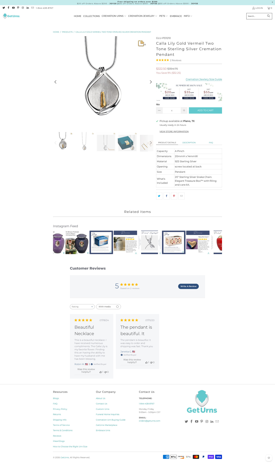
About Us (100, 398)
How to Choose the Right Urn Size (70, 446)
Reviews (57, 436)
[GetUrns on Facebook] (8, 8)
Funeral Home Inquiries (107, 414)
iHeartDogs (59, 441)
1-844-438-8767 (44, 8)
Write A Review (188, 286)
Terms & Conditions (62, 430)
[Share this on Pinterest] (174, 196)
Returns (57, 414)
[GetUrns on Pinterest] (18, 8)
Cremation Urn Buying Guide (110, 420)
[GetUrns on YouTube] (13, 8)
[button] (114, 16)
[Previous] (56, 82)
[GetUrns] (11, 16)
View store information (174, 131)
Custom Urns (102, 409)
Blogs (56, 398)
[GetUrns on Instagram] (22, 8)
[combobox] (82, 306)
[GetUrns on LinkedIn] (27, 8)
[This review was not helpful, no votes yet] (105, 372)
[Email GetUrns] (32, 8)
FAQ (211, 142)
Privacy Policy (60, 409)
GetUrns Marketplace (106, 425)
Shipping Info (59, 420)
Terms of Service (61, 425)
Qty (158, 104)
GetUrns (65, 457)
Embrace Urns (103, 430)
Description (189, 142)
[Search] (268, 16)
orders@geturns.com (149, 421)
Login (259, 8)
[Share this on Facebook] (167, 196)
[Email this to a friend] (181, 196)
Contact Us (101, 403)
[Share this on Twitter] (159, 196)
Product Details (167, 142)
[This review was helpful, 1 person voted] (101, 372)
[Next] (150, 82)
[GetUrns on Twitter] (3, 8)
